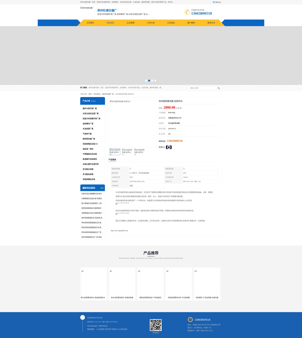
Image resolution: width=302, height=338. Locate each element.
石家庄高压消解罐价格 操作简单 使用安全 (92, 194)
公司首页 (90, 23)
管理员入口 (116, 329)
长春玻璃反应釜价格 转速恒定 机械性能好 (92, 198)
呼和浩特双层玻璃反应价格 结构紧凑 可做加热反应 (92, 227)
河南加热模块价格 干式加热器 (157, 297)
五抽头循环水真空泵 (91, 164)
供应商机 (110, 23)
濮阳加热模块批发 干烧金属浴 (128, 297)
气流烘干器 (87, 134)
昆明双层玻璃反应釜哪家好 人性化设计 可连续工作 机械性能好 (92, 208)
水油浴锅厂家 (88, 129)
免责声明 (108, 329)
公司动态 (171, 23)
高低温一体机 (88, 149)
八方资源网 (100, 329)
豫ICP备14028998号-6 (110, 322)
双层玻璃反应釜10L (90, 144)
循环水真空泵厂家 (90, 108)
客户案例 (191, 23)
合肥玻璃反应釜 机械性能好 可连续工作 (92, 213)
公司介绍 (151, 23)
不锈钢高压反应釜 (90, 154)
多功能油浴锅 (88, 174)
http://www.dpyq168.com (119, 231)
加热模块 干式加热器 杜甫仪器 (185, 297)
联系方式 (211, 23)
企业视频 (130, 23)
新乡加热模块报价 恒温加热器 (100, 297)
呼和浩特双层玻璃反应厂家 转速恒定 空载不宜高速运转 (92, 232)
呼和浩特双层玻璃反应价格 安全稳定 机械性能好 (92, 223)
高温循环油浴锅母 (90, 159)
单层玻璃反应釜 (89, 179)
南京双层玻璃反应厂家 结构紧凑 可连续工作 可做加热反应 (92, 237)
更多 (102, 188)
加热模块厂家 (88, 124)
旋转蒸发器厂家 (108, 94)
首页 (90, 94)
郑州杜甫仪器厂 (92, 326)
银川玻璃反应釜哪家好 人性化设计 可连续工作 (92, 203)
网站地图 (124, 329)
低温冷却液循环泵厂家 (91, 119)
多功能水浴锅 (88, 169)
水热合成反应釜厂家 (91, 113)
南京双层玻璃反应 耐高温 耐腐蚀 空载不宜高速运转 (92, 218)
